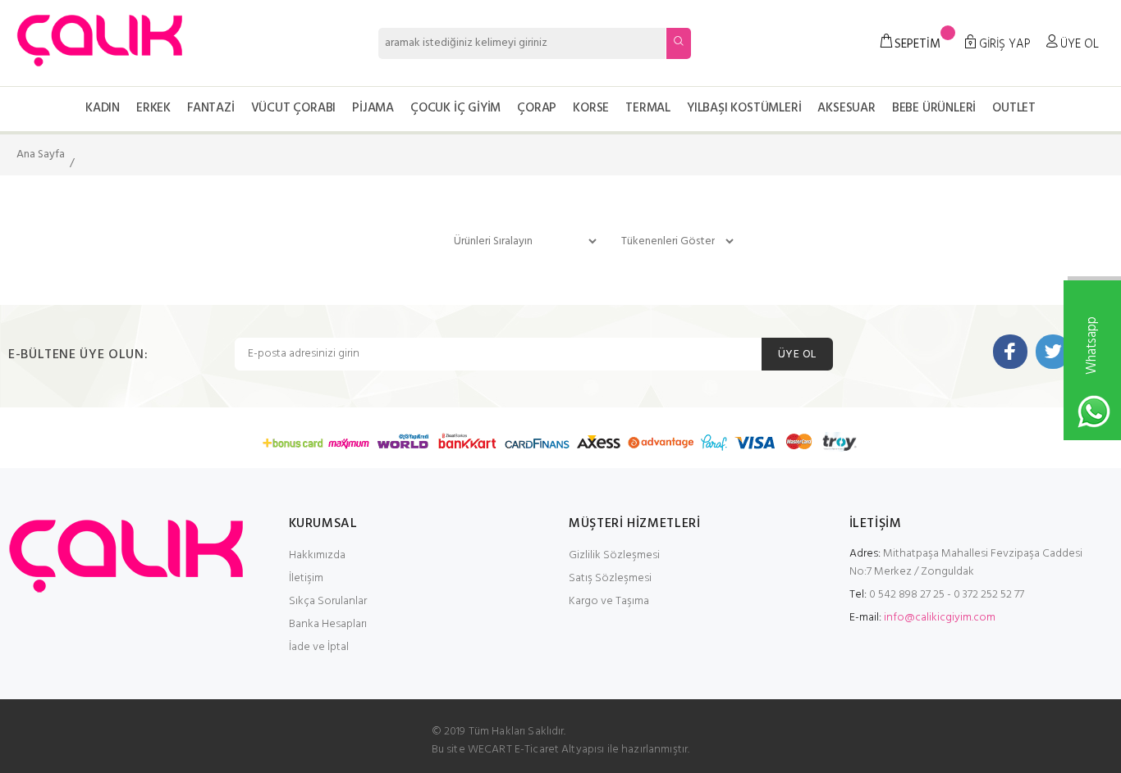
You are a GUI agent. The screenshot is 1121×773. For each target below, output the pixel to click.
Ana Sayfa (40, 154)
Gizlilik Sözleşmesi (614, 555)
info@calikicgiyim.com (939, 617)
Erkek (153, 108)
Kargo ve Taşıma (609, 601)
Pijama (373, 108)
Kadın (102, 108)
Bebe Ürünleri (934, 108)
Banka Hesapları (328, 624)
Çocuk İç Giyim (455, 108)
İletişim (306, 578)
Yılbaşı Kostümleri (744, 108)
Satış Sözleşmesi (610, 578)
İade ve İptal (319, 647)
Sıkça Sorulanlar (328, 601)
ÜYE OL (797, 354)
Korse (591, 108)
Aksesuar (846, 108)
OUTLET (1014, 108)
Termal (647, 108)
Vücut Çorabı (293, 108)
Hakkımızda (317, 555)
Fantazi (211, 108)
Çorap (536, 108)
